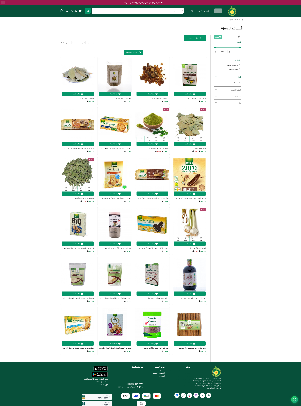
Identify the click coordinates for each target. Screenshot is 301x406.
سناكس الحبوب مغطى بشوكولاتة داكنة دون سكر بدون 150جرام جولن (189, 198)
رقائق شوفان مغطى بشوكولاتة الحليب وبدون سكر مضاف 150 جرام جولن (77, 148)
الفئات (239, 76)
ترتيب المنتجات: (90, 43)
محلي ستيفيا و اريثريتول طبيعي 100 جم (156, 298)
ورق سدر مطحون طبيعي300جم (158, 148)
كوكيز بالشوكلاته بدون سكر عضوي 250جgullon (79, 248)
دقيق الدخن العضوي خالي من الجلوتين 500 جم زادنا (78, 298)
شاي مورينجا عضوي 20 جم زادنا (196, 98)
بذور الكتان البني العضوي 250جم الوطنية (156, 348)
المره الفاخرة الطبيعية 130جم (159, 98)
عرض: (67, 43)
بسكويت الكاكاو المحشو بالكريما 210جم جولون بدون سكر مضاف (152, 248)
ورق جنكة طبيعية (200, 148)
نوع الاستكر (237, 96)
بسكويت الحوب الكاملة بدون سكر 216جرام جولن (116, 198)
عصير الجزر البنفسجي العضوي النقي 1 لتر (193, 298)
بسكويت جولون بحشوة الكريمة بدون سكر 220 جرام (78, 348)
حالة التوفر (237, 60)
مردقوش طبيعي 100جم (123, 98)
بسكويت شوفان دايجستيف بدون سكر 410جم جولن (115, 148)
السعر (239, 42)
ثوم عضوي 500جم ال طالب (197, 248)
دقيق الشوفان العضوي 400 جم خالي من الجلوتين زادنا (115, 298)
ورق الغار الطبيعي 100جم (86, 98)
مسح (217, 36)
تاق (240, 102)
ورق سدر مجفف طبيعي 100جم (84, 198)
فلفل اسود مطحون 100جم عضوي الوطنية (118, 248)
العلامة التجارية (236, 89)
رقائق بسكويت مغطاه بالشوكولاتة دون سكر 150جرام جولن (152, 198)
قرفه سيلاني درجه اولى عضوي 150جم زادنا (192, 348)
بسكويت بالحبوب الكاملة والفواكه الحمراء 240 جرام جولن (115, 348)
